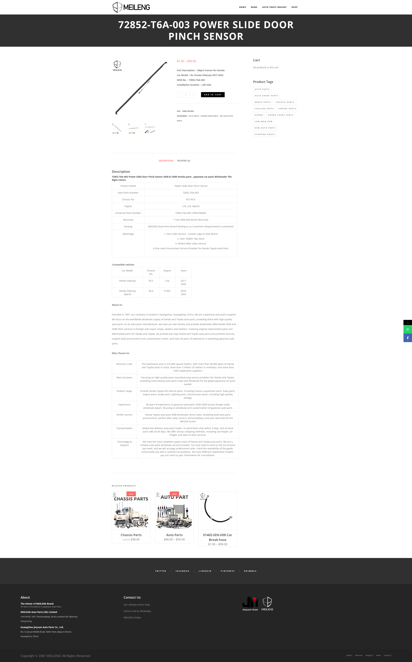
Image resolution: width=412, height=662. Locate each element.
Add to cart (213, 94)
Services (359, 655)
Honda (259, 115)
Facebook (182, 571)
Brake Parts (263, 102)
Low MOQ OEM (264, 121)
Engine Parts (287, 108)
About (349, 655)
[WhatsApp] (407, 329)
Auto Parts (194, 116)
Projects (369, 655)
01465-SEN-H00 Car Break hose (217, 537)
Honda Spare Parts (209, 116)
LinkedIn (205, 571)
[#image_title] (117, 128)
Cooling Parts (264, 108)
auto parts (262, 89)
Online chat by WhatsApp (137, 611)
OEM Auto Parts (265, 128)
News (378, 655)
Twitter (160, 571)
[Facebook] (407, 338)
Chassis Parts (131, 535)
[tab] (166, 161)
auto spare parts (266, 96)
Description (166, 160)
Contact (387, 655)
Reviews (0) (183, 160)
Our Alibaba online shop (137, 604)
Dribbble (250, 571)
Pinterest (228, 571)
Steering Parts (265, 134)
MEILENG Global (132, 617)
